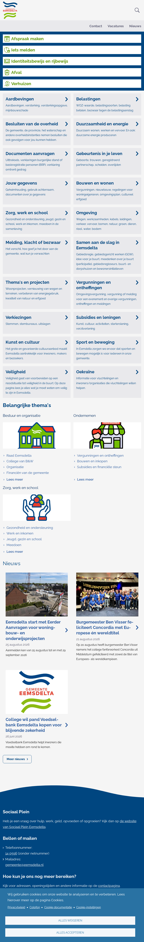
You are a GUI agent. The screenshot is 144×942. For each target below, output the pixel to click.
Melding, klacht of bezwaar (33, 242)
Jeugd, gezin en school (24, 539)
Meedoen (13, 545)
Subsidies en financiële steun (99, 467)
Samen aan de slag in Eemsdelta (97, 245)
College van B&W (19, 461)
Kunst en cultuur (23, 342)
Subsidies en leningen (98, 317)
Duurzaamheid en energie (102, 123)
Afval (16, 72)
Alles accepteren (70, 932)
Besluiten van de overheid (32, 123)
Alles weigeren (70, 920)
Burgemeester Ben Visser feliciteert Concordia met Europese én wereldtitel (104, 627)
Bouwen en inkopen (92, 461)
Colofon (35, 907)
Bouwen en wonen (95, 183)
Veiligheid (15, 371)
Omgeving (86, 212)
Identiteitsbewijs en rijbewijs (39, 61)
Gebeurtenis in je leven (99, 153)
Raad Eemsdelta (18, 456)
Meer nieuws (16, 759)
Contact (95, 26)
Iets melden (23, 49)
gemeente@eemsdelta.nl (24, 865)
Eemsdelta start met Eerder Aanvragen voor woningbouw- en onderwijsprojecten (33, 630)
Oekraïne (85, 371)
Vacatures (116, 26)
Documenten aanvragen (30, 153)
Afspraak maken (27, 38)
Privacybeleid (16, 907)
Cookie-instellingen (88, 907)
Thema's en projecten (27, 282)
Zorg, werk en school (27, 212)
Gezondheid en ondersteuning (29, 528)
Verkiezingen (18, 317)
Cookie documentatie (58, 907)
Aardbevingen (20, 98)
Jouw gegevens (21, 183)
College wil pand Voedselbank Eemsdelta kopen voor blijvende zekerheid (33, 725)
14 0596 (11, 853)
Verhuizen (21, 83)
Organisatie (15, 467)
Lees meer (13, 480)
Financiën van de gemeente (27, 473)
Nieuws (135, 26)
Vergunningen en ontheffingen (93, 285)
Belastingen (88, 98)
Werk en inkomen (19, 533)
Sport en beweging (95, 342)
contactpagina (109, 886)
